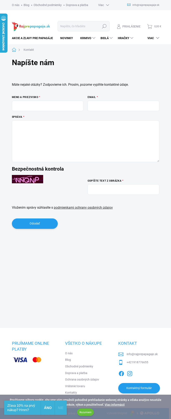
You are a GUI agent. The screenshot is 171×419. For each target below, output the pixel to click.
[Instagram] (130, 373)
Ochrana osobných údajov (82, 379)
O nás (15, 5)
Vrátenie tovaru (75, 386)
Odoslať (35, 223)
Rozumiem (85, 412)
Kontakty (71, 392)
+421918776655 (137, 362)
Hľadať (104, 26)
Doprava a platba (77, 5)
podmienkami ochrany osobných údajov (83, 208)
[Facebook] (121, 373)
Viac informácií (115, 404)
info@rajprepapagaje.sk (142, 354)
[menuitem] (34, 38)
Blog (26, 5)
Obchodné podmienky (48, 5)
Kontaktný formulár (139, 388)
